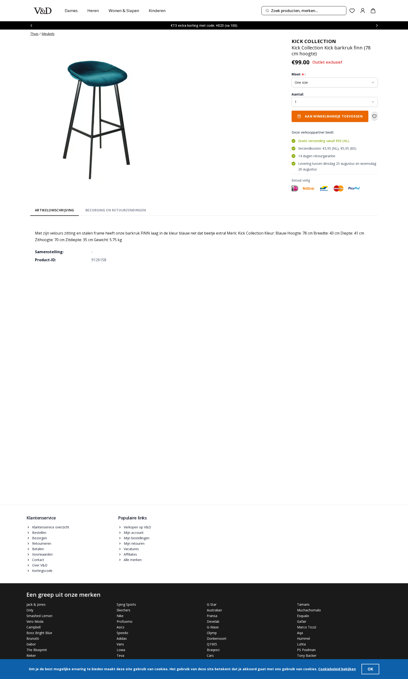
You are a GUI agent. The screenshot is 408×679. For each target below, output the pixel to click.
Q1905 (212, 644)
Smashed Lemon (39, 616)
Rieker (31, 655)
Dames (71, 10)
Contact (38, 559)
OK (370, 669)
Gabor (31, 644)
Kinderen (157, 10)
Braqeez (213, 650)
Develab (213, 621)
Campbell (33, 627)
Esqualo (303, 616)
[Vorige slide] (31, 25)
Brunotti (32, 638)
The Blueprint (36, 650)
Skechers (123, 610)
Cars (210, 655)
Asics (120, 627)
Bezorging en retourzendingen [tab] (115, 210)
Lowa (121, 650)
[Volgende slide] (377, 25)
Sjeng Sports (126, 604)
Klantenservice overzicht (50, 527)
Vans (120, 644)
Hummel (303, 638)
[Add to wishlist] (374, 116)
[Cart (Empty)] (373, 10)
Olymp (212, 633)
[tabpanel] (204, 243)
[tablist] (90, 211)
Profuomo (124, 621)
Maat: (299, 74)
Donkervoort (216, 638)
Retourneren (41, 543)
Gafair (301, 621)
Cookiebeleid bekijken (337, 669)
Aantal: (298, 94)
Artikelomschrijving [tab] (54, 210)
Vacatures (131, 549)
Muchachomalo (309, 610)
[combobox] (303, 10)
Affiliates (130, 554)
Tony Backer (306, 655)
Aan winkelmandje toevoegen (334, 116)
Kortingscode (42, 570)
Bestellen (39, 532)
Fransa (212, 616)
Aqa (300, 633)
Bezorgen (39, 538)
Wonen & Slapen (124, 10)
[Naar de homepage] (42, 10)
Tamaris (303, 604)
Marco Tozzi (306, 627)
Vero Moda (34, 621)
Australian (214, 610)
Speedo (122, 633)
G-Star (212, 604)
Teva (120, 655)
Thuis (34, 33)
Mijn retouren (134, 543)
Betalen (38, 549)
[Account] (362, 10)
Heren (93, 10)
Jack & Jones (36, 604)
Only (29, 610)
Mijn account (134, 532)
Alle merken (133, 559)
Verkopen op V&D (137, 527)
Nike (120, 616)
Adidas (122, 638)
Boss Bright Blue (39, 633)
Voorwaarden (42, 554)
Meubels (48, 33)
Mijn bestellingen (136, 538)
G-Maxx (213, 627)
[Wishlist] (352, 11)
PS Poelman (306, 650)
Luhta (301, 644)
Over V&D (39, 565)
